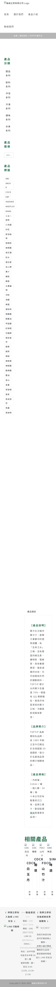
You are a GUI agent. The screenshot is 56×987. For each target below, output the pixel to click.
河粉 (8, 294)
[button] (20, 26)
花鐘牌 (9, 333)
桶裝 (8, 276)
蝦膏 (8, 346)
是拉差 (9, 262)
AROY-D (8, 185)
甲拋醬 (9, 323)
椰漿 (8, 281)
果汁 (8, 271)
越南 (8, 351)
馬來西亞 (9, 401)
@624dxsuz (28, 940)
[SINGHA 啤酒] (49, 849)
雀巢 (8, 384)
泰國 (8, 304)
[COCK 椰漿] (34, 849)
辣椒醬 (9, 365)
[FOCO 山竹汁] (42, 850)
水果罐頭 (9, 288)
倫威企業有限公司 (39, 983)
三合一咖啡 (9, 218)
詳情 (28, 893)
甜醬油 (9, 318)
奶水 (8, 257)
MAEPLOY (10, 206)
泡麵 (8, 299)
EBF (7, 196)
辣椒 (8, 356)
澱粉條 (9, 309)
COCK (8, 192)
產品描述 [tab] (31, 611)
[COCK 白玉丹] (27, 850)
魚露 (8, 407)
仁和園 (9, 224)
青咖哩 (9, 389)
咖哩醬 (9, 247)
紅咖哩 (9, 328)
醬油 (8, 375)
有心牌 (9, 266)
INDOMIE (10, 201)
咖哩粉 (9, 243)
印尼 (8, 229)
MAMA (8, 211)
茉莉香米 (9, 339)
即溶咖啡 (9, 236)
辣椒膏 (9, 360)
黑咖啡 (9, 412)
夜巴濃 (9, 252)
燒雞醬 (9, 314)
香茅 (8, 394)
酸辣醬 (9, 370)
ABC (8, 178)
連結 (32, 812)
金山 (8, 380)
